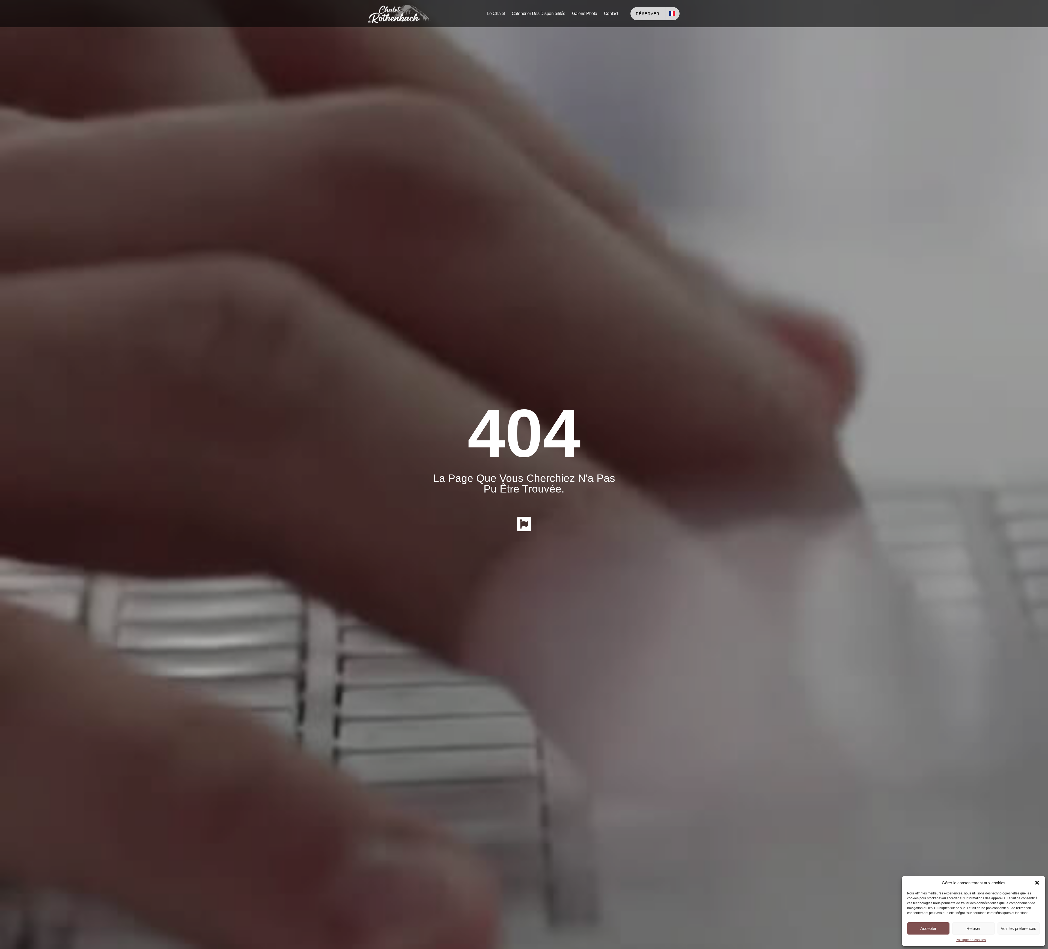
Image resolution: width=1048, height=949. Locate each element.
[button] (1037, 882)
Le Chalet (496, 13)
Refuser (973, 928)
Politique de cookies (971, 940)
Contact (611, 13)
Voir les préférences (1018, 928)
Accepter (928, 928)
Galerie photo (584, 13)
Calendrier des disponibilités (538, 13)
